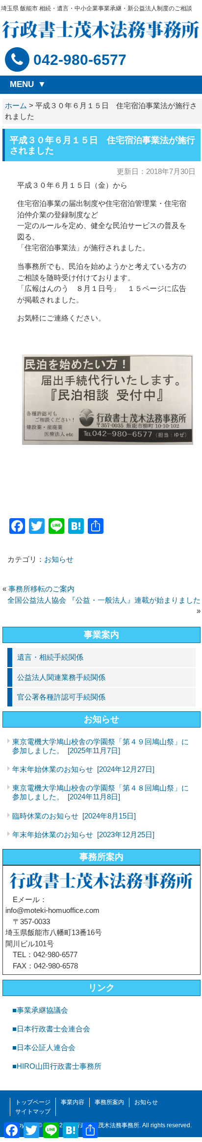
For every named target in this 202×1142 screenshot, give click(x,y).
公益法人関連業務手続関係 (61, 677)
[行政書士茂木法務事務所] (101, 29)
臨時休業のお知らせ (74, 816)
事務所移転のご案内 (41, 589)
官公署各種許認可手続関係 (61, 697)
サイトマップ (32, 1111)
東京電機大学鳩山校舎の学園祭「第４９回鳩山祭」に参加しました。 (100, 746)
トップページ (32, 1102)
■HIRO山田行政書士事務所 (56, 1066)
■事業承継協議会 (40, 1010)
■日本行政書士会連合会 (51, 1029)
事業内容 (72, 1102)
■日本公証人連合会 (44, 1047)
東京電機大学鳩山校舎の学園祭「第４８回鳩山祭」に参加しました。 (100, 792)
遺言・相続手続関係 (50, 657)
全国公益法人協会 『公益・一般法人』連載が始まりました (104, 600)
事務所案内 (101, 857)
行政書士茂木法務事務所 (107, 1125)
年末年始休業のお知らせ (83, 769)
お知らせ (59, 559)
